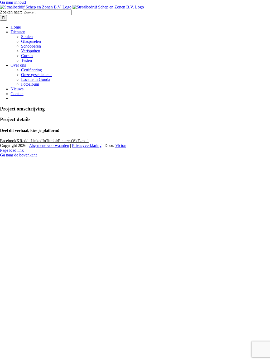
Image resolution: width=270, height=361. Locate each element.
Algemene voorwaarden (49, 145)
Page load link (12, 150)
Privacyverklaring (87, 145)
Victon (120, 145)
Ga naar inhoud (13, 2)
